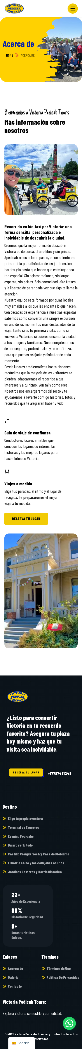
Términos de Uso (59, 968)
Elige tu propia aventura (25, 818)
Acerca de (15, 968)
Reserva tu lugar (26, 518)
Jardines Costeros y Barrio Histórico (35, 872)
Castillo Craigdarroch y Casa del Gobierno (38, 854)
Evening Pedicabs (21, 836)
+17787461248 (59, 773)
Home (9, 55)
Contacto (15, 986)
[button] (69, 1023)
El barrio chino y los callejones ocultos (36, 863)
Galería (13, 977)
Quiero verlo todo (20, 845)
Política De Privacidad (63, 977)
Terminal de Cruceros (23, 827)
